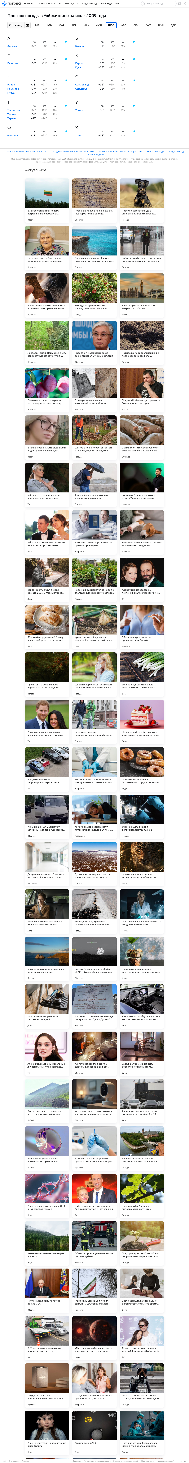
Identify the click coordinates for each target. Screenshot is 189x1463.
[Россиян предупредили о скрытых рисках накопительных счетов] (142, 959)
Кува (78, 67)
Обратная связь (147, 1461)
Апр (73, 25)
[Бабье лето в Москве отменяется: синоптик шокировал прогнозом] (142, 248)
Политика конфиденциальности (97, 1461)
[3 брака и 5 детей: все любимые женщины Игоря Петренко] (47, 532)
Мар (61, 25)
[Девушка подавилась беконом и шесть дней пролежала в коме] (47, 864)
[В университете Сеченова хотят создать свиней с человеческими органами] (142, 437)
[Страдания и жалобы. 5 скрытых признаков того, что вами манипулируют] (94, 1385)
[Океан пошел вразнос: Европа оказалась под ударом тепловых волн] (94, 248)
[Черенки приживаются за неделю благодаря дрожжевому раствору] (94, 580)
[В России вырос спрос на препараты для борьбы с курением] (142, 627)
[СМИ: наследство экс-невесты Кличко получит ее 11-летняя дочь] (94, 1196)
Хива (78, 135)
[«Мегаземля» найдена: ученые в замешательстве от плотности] (94, 1338)
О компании (14, 1461)
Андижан (12, 46)
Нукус (11, 93)
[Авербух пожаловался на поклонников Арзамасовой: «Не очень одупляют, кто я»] (142, 580)
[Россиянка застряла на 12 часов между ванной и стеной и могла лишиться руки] (94, 769)
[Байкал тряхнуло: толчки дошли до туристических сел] (47, 959)
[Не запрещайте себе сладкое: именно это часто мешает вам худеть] (142, 722)
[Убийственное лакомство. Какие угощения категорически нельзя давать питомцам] (47, 295)
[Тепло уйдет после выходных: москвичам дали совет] (94, 485)
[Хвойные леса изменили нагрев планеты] (47, 1243)
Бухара (79, 46)
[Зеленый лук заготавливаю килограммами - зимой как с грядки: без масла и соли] (142, 674)
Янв (36, 25)
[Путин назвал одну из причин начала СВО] (47, 1291)
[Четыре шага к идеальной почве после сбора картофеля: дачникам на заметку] (142, 343)
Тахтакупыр (14, 110)
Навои (11, 84)
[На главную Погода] (13, 3)
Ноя (161, 25)
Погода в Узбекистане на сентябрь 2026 (72, 151)
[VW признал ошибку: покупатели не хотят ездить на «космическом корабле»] (142, 1006)
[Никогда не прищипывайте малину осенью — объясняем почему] (94, 295)
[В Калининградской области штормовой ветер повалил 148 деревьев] (142, 1148)
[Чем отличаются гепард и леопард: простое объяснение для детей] (142, 864)
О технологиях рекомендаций (125, 1461)
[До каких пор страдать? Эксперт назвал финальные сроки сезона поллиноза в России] (94, 674)
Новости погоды (155, 151)
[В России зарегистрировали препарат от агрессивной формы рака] (94, 1148)
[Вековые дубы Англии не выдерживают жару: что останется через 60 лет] (142, 1196)
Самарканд (82, 84)
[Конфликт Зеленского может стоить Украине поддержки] (142, 485)
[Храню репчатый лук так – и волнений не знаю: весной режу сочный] (94, 627)
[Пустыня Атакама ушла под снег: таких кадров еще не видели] (94, 864)
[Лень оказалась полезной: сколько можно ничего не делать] (142, 532)
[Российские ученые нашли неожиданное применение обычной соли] (47, 1148)
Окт (148, 25)
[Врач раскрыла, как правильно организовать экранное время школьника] (142, 1291)
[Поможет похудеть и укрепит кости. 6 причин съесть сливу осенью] (47, 390)
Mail (4, 1461)
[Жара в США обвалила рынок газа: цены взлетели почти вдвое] (142, 1385)
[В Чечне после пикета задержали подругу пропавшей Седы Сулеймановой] (47, 437)
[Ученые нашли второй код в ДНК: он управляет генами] (47, 1196)
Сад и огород (176, 151)
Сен (136, 25)
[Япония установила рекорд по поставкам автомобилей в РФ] (142, 1101)
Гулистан (12, 63)
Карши (79, 63)
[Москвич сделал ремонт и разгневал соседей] (47, 1006)
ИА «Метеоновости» (177, 1461)
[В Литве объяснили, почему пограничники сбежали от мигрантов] (47, 200)
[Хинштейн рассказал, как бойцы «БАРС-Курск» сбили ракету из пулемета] (94, 959)
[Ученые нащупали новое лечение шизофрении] (47, 1433)
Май (86, 25)
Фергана (12, 135)
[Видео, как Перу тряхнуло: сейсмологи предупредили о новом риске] (94, 911)
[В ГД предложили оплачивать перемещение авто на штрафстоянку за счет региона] (47, 1338)
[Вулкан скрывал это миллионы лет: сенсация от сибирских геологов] (47, 1101)
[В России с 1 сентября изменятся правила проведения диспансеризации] (94, 532)
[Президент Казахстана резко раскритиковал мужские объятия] (94, 343)
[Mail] (4, 3)
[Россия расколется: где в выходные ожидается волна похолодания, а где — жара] (142, 200)
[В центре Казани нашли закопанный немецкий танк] (94, 390)
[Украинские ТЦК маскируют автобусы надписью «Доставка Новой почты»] (47, 817)
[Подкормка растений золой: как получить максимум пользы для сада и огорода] (142, 1243)
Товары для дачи (94, 154)
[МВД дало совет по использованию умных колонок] (47, 1385)
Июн (99, 25)
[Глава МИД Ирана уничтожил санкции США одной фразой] (94, 1291)
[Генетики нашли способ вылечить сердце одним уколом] (142, 911)
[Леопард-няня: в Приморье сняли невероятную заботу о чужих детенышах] (47, 343)
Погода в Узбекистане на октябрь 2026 (120, 151)
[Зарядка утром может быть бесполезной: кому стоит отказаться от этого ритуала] (142, 1054)
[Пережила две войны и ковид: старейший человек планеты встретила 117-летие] (47, 248)
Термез (11, 118)
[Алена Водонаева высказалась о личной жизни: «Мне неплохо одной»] (47, 1054)
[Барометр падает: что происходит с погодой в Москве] (94, 722)
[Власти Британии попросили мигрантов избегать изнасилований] (142, 295)
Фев (49, 25)
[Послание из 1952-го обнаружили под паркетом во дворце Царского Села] (94, 200)
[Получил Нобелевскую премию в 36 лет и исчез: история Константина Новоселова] (142, 390)
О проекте (76, 1461)
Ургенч (79, 110)
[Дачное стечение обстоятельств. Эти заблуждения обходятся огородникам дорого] (94, 437)
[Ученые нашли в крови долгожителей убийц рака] (142, 817)
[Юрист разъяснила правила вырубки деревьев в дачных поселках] (94, 1054)
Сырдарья (81, 89)
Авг (123, 25)
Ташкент (12, 114)
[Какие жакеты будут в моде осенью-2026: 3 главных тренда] (47, 580)
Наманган (13, 89)
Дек (173, 25)
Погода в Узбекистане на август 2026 (25, 151)
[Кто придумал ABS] (94, 1433)
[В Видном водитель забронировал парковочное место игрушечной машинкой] (47, 769)
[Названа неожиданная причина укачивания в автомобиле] (47, 911)
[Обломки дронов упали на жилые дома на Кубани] (94, 1243)
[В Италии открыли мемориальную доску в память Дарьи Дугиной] (94, 1006)
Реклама (25, 1461)
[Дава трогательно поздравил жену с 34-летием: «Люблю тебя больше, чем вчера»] (142, 1338)
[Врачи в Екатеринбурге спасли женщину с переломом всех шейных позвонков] (142, 1433)
